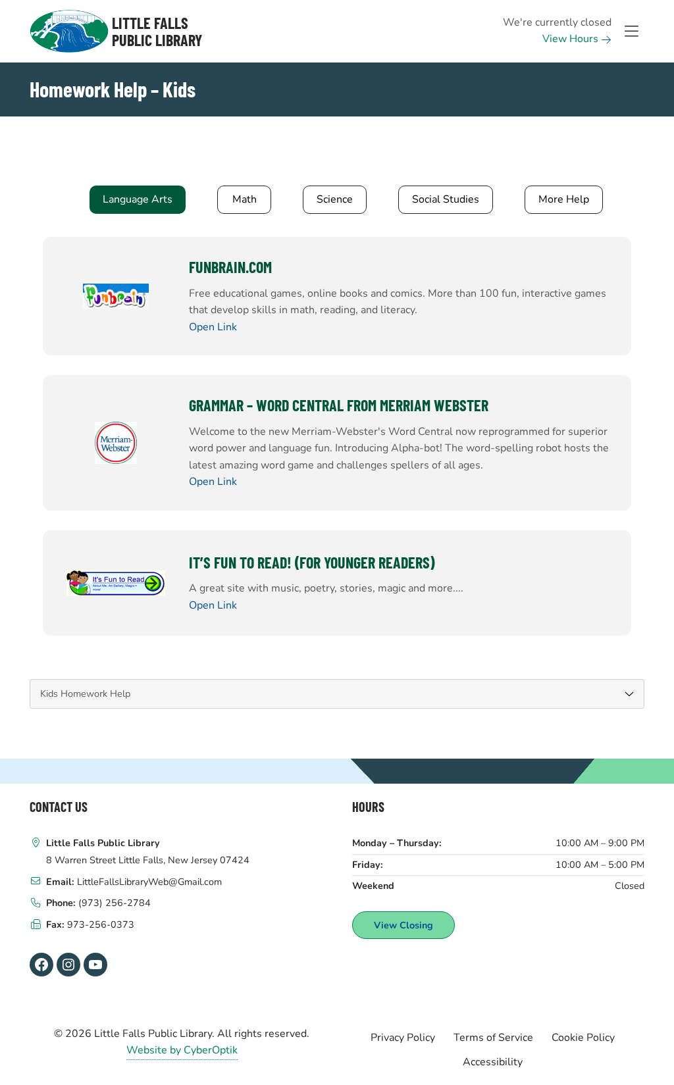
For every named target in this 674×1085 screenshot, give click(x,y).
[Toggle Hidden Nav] (631, 31)
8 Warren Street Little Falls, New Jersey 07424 (147, 860)
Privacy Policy (403, 1037)
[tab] (138, 200)
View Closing (403, 925)
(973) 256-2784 (114, 902)
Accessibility (493, 1062)
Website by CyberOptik (182, 1050)
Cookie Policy (583, 1037)
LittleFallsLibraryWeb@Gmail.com (149, 881)
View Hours (571, 39)
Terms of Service (493, 1037)
